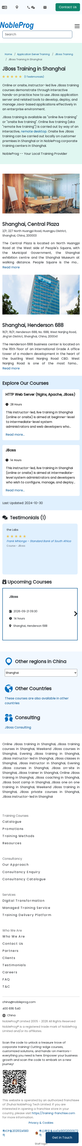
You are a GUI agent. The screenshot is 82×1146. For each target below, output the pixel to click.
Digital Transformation (23, 900)
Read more (11, 267)
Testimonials (14, 965)
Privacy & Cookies (41, 1123)
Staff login (41, 1143)
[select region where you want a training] (17, 7)
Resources (11, 843)
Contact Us (68, 7)
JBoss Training (64, 54)
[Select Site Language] (4, 7)
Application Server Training (33, 54)
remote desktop (34, 131)
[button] (74, 613)
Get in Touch (62, 1137)
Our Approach (15, 864)
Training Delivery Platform (27, 915)
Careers (9, 972)
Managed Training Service (26, 908)
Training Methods (18, 836)
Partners (10, 950)
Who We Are (13, 936)
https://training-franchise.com (53, 1113)
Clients (8, 958)
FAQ (6, 979)
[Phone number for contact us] (31, 7)
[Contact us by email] (45, 7)
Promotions (13, 829)
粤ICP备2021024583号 (15, 1133)
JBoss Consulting (18, 727)
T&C (6, 986)
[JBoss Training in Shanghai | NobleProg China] (20, 25)
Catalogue (11, 821)
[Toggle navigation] (77, 25)
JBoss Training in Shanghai (25, 59)
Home (8, 54)
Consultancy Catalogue (24, 879)
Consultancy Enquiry (21, 872)
